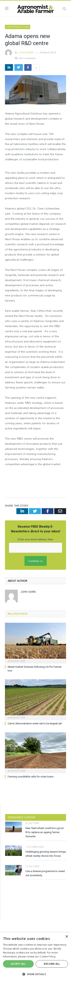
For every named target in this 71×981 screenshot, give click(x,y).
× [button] (66, 936)
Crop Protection (18, 27)
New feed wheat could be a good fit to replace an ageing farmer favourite (44, 832)
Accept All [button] (18, 963)
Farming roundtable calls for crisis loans (30, 776)
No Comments (27, 58)
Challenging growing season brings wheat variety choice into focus (45, 853)
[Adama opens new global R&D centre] (35, 90)
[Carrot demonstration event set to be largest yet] (35, 699)
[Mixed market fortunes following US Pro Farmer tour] (35, 643)
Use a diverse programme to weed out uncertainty (45, 873)
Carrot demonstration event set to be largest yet (35, 723)
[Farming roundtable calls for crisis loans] (35, 752)
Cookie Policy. (48, 956)
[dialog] (35, 956)
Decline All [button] (52, 963)
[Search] (64, 8)
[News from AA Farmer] (35, 7)
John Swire (26, 52)
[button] (35, 974)
